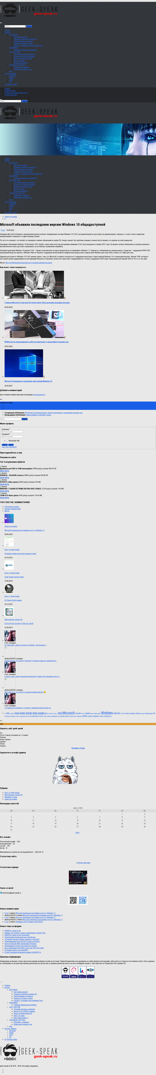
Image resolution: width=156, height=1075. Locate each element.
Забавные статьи (11, 797)
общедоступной (30, 263)
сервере (101, 716)
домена (49, 716)
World (123, 713)
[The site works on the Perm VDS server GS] (65, 977)
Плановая (7, 716)
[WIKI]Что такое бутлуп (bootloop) (17, 935)
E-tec (3, 230)
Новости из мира (11, 217)
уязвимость (108, 716)
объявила (39, 263)
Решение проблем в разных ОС (25, 39)
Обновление (149, 713)
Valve (96, 713)
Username (6, 429)
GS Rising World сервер (13, 600)
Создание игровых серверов (24, 54)
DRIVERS (12, 76)
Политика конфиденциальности (16, 93)
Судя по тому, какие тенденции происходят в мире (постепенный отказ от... (32, 676)
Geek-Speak (26, 712)
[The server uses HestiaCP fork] (82, 977)
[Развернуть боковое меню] (1, 399)
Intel (60, 713)
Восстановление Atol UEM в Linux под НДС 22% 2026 (24, 948)
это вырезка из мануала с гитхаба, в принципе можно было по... (28, 708)
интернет (54, 716)
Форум (7, 33)
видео (41, 716)
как (59, 716)
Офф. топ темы (19, 61)
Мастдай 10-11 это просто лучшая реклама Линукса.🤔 (25, 692)
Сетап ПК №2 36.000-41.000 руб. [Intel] (19, 624)
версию (21, 263)
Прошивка (13, 716)
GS (47, 713)
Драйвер (132, 713)
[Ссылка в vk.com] (73, 904)
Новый (142, 713)
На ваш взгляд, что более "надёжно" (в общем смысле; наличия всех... (31, 661)
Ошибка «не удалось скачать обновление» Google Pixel (25, 933)
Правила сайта (10, 90)
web (99, 713)
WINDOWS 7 (117, 713)
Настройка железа (21, 37)
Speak (87, 713)
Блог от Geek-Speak (12, 550)
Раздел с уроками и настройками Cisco (28, 45)
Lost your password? (9, 447)
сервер (90, 716)
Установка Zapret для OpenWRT (16, 950)
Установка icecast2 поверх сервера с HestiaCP (22, 939)
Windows (15, 263)
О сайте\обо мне (11, 95)
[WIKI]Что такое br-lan (13, 931)
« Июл (77, 833)
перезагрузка (72, 716)
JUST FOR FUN (14, 52)
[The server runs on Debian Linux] (74, 977)
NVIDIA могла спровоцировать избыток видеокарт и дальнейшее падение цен (37, 342)
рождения (79, 716)
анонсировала (34, 716)
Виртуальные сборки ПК (13, 620)
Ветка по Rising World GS (23, 58)
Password (6, 434)
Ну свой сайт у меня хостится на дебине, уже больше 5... (26, 645)
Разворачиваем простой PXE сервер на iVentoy (22, 941)
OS (10, 82)
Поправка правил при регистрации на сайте (20, 554)
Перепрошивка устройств (23, 41)
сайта (84, 716)
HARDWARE (13, 48)
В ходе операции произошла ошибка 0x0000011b (23, 952)
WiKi (10, 71)
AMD (7, 713)
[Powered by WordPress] (90, 977)
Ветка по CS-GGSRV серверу (24, 56)
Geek (17, 713)
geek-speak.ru (39, 712)
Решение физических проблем (25, 50)
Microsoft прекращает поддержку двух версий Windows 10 (28, 381)
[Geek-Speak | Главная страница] (29, 18)
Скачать (4, 471)
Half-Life (51, 713)
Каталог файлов (10, 74)
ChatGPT (12, 713)
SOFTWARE (13, 35)
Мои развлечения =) (21, 63)
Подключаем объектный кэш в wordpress (20, 937)
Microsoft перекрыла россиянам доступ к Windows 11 (25, 530)
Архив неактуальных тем (23, 69)
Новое (138, 713)
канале (62, 716)
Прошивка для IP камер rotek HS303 (29, 922)
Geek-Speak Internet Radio (14, 577)
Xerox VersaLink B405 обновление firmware (20, 944)
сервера (96, 716)
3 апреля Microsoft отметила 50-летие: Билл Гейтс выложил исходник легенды (37, 303)
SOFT (11, 80)
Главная (7, 30)
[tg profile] (82, 904)
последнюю (47, 263)
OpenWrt (78, 713)
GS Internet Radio (11, 84)
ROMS (11, 78)
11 (5, 713)
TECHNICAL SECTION (17, 65)
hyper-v (55, 713)
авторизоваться (39, 395)
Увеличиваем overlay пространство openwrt (21, 946)
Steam (92, 713)
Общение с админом (21, 67)
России (18, 716)
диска (45, 716)
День (127, 713)
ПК (154, 713)
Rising (83, 713)
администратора (24, 716)
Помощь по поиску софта (23, 43)
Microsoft (8, 263)
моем (67, 716)
